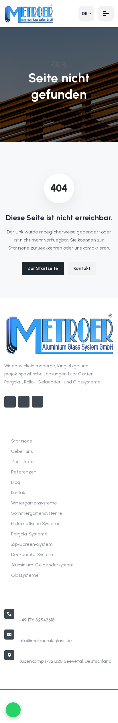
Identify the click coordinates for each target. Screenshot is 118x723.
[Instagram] (24, 402)
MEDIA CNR (79, 714)
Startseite (21, 441)
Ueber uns (22, 451)
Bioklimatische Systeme (36, 523)
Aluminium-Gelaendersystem (42, 565)
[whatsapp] (13, 709)
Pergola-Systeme (29, 534)
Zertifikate (22, 461)
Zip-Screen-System (32, 544)
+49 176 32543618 (37, 620)
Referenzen (23, 472)
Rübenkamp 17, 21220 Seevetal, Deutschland (65, 661)
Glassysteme (25, 575)
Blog (15, 482)
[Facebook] (10, 402)
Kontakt (82, 268)
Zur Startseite (42, 268)
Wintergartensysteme (34, 503)
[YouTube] (37, 402)
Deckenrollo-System (32, 554)
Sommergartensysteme (36, 513)
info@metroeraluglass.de (45, 640)
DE (84, 13)
